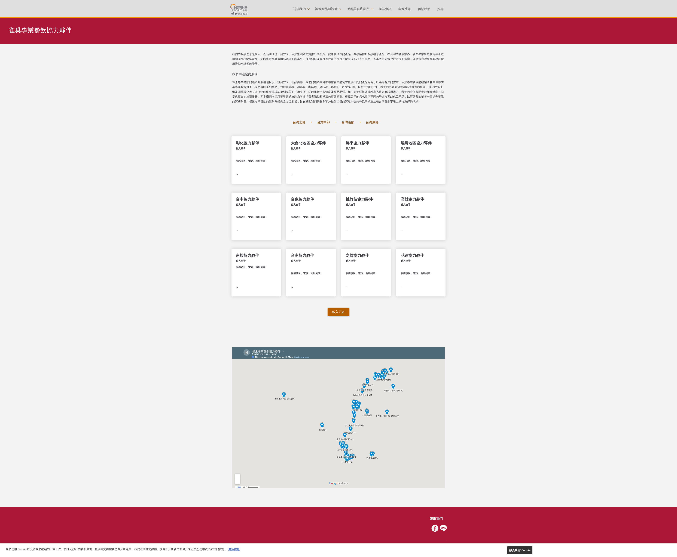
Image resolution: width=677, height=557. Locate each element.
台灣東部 (372, 122)
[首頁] (239, 9)
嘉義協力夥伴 (357, 255)
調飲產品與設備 (326, 9)
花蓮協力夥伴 (412, 255)
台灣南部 (347, 122)
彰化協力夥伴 (247, 142)
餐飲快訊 (404, 9)
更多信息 (234, 549)
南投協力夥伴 (247, 255)
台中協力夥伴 (247, 199)
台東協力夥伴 (302, 199)
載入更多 (338, 312)
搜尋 (440, 9)
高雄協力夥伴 (412, 199)
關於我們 (299, 9)
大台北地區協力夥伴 (308, 142)
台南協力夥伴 (302, 255)
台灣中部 (323, 122)
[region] (338, 550)
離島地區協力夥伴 (416, 142)
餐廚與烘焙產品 (358, 9)
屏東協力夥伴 (357, 142)
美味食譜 (385, 9)
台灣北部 (299, 122)
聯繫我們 (424, 9)
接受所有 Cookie (519, 550)
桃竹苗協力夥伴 (359, 199)
